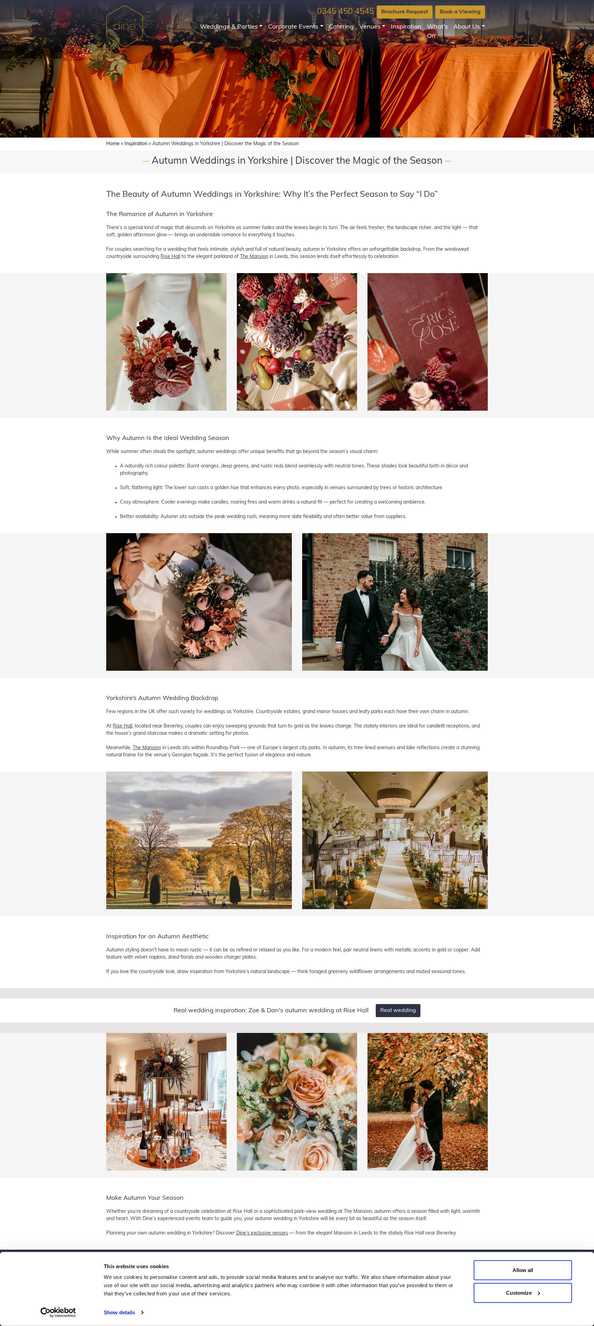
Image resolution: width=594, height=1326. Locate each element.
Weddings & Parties (229, 27)
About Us (466, 27)
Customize (519, 1292)
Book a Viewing (460, 12)
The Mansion (254, 256)
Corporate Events (293, 27)
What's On (437, 32)
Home (113, 144)
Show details (119, 1312)
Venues (370, 27)
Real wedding (398, 1010)
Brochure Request (404, 12)
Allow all (523, 1270)
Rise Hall (170, 256)
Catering (341, 27)
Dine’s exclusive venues (262, 1233)
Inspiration (406, 27)
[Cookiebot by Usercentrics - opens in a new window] (58, 1312)
